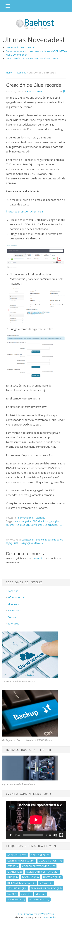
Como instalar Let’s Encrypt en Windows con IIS (32, 58)
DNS (35, 521)
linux (46, 882)
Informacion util (25, 517)
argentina (17, 855)
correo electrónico (38, 866)
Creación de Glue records (20, 47)
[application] (36, 820)
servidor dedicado (46, 888)
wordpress (39, 899)
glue (51, 521)
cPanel (14, 871)
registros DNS (23, 524)
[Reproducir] (11, 835)
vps (40, 893)
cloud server (50, 860)
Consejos (13, 591)
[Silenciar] (55, 835)
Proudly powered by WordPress (36, 914)
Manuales (13, 604)
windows (16, 899)
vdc (26, 893)
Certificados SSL (21, 860)
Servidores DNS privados (44, 524)
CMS (12, 866)
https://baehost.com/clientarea (24, 211)
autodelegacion (23, 521)
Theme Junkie (48, 917)
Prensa (12, 617)
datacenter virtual (42, 871)
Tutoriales (40, 517)
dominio (30, 877)
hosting (52, 877)
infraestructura (21, 882)
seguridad (17, 888)
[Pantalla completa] (61, 835)
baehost (40, 855)
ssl (12, 893)
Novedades (14, 610)
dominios (43, 521)
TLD (60, 524)
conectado (37, 558)
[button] (5, 6)
